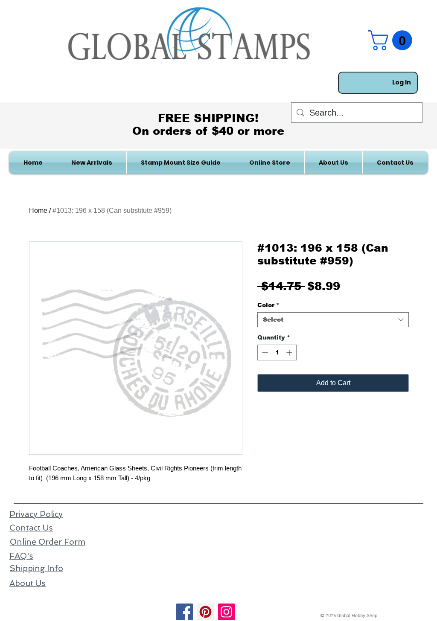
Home (38, 210)
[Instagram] (226, 612)
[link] (392, 40)
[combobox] (333, 319)
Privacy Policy (36, 514)
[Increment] (290, 352)
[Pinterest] (205, 612)
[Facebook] (184, 612)
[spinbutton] (277, 352)
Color (268, 305)
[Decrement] (264, 352)
